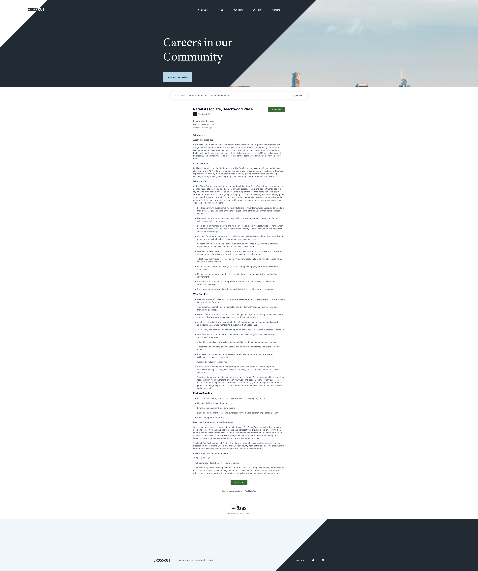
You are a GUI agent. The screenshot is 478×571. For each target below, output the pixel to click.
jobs (179, 95)
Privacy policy (233, 514)
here (225, 453)
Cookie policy (245, 514)
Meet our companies (177, 77)
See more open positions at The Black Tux (239, 491)
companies (198, 95)
